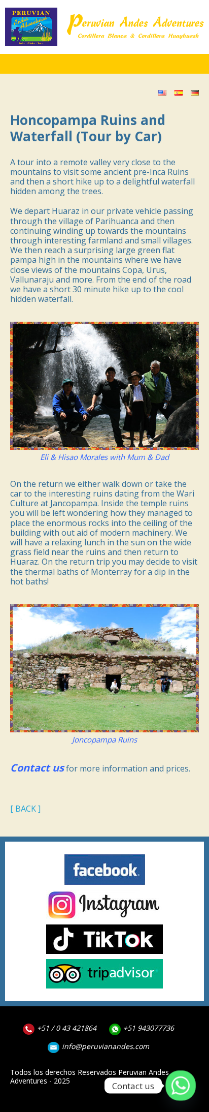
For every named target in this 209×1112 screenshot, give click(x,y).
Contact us (37, 768)
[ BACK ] (25, 809)
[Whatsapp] (180, 1085)
